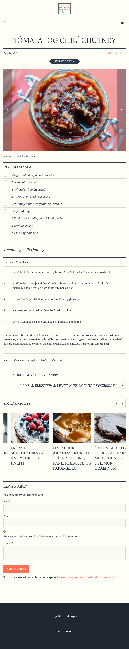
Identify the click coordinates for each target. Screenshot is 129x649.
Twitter (45, 360)
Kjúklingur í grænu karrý (35, 375)
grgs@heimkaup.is (65, 616)
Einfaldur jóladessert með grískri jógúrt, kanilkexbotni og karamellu (64, 458)
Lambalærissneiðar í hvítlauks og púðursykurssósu (68, 385)
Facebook (19, 360)
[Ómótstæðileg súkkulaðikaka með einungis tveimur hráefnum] (106, 428)
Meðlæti (26, 156)
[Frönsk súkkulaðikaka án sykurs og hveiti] (22, 428)
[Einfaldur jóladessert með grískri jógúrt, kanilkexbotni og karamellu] (64, 428)
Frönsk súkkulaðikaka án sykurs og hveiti (19, 455)
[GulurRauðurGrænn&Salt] (64, 8)
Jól (19, 156)
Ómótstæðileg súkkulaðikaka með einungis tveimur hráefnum (103, 458)
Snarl (33, 156)
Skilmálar (64, 631)
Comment (8, 542)
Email (6, 516)
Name (6, 501)
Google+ (32, 360)
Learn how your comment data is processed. (87, 577)
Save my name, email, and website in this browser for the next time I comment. (41, 536)
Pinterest (57, 360)
